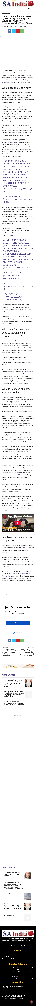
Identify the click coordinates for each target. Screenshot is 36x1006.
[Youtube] (24, 945)
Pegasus (4, 397)
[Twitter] (14, 31)
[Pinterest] (18, 31)
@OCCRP (7, 245)
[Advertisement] (17, 790)
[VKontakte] (21, 945)
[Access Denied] (27, 896)
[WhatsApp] (22, 31)
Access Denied (9, 894)
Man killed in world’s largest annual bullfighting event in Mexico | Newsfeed (14, 703)
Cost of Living (6, 13)
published (5, 82)
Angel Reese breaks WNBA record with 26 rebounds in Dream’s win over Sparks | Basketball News (14, 694)
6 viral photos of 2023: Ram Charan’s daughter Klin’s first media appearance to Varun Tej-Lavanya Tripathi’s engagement (27, 653)
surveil (18, 77)
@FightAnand (11, 267)
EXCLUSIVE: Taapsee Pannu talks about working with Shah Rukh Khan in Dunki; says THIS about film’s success (9, 652)
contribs (6, 26)
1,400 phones (20, 475)
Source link (5, 595)
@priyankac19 (16, 180)
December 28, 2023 (13, 299)
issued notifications (14, 128)
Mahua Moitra (12, 142)
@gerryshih (10, 275)
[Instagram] (15, 945)
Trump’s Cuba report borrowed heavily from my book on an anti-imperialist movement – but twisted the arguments (13, 886)
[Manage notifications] (31, 1001)
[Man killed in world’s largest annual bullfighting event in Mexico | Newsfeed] (28, 704)
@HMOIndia (9, 172)
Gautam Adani (11, 235)
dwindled (24, 548)
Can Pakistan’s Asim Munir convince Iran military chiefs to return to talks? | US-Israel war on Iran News (13, 683)
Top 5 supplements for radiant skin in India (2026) (12, 874)
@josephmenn (11, 278)
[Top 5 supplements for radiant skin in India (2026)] (27, 875)
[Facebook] (9, 31)
